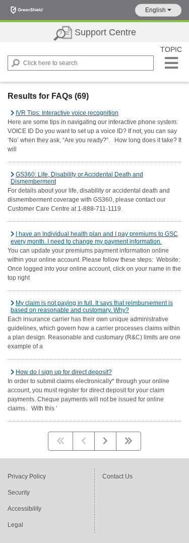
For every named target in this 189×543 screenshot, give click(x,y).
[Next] (105, 441)
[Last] (128, 441)
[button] (158, 10)
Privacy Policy (27, 476)
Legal (15, 524)
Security (19, 492)
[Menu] (171, 63)
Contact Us (117, 476)
